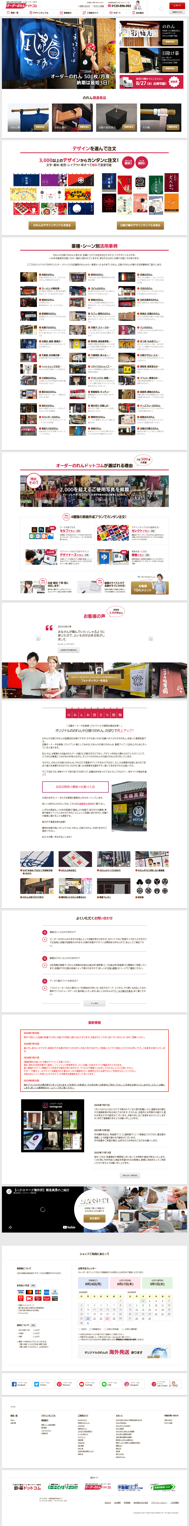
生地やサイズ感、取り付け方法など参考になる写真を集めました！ (94, 679)
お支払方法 (81, 1443)
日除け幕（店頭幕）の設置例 (124, 1437)
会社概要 (117, 1503)
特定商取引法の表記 (140, 1503)
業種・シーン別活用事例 (48, 1425)
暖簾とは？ (119, 1446)
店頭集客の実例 (85, 803)
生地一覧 (80, 1449)
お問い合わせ (84, 6)
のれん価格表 (120, 1429)
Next (151, 639)
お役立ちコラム (120, 1457)
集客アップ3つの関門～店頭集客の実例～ (128, 1443)
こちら (116, 1337)
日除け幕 (13, 1423)
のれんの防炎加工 (121, 1423)
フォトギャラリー (46, 1431)
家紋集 (118, 1451)
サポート (119, 1415)
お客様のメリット (143, 588)
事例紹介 (44, 1420)
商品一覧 (14, 1415)
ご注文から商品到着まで (85, 1431)
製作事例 (44, 1428)
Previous (38, 639)
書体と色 (118, 1449)
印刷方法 (80, 1454)
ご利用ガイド (83, 1415)
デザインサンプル (48, 1415)
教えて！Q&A (120, 1454)
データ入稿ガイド (83, 1434)
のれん (12, 1420)
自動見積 (80, 1440)
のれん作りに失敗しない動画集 (125, 1431)
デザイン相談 (98, 6)
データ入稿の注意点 (123, 991)
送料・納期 (112, 968)
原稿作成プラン (82, 1429)
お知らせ (108, 1503)
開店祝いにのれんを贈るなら (124, 1440)
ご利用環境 (175, 1503)
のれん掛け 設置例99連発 (123, 1434)
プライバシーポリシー (159, 1503)
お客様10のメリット (84, 1423)
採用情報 (127, 1503)
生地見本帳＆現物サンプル (86, 1451)
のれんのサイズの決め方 (123, 1426)
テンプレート (82, 1437)
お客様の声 (44, 1433)
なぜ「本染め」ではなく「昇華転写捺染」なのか (129, 1420)
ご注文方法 (81, 1426)
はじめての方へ (82, 1420)
